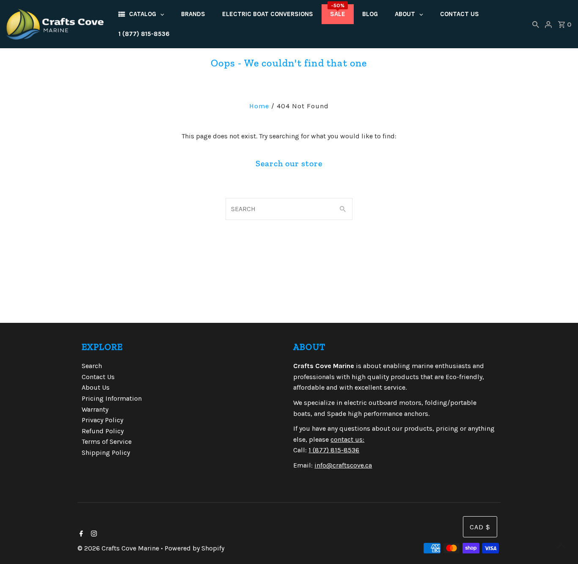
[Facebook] (80, 534)
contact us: (347, 439)
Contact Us (98, 377)
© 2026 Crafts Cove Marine (119, 548)
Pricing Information (112, 398)
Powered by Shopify (194, 548)
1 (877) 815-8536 (333, 450)
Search (92, 366)
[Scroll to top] (561, 547)
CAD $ (480, 527)
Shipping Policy (106, 452)
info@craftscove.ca (343, 465)
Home (259, 106)
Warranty (95, 409)
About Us (96, 387)
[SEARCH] (535, 24)
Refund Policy (103, 431)
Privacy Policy (102, 420)
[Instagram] (93, 534)
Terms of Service (107, 441)
